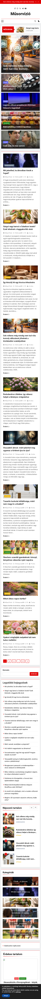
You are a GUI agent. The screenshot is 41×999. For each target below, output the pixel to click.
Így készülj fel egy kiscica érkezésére (19, 282)
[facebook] (15, 8)
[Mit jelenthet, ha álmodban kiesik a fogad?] (20, 54)
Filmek (5, 82)
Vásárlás (6, 123)
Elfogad (6, 995)
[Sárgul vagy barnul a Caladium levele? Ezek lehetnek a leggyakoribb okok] (15, 31)
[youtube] (25, 8)
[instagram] (17, 8)
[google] (22, 8)
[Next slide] (38, 2)
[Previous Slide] (35, 2)
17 (23, 661)
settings (18, 992)
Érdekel (5, 205)
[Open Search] (35, 21)
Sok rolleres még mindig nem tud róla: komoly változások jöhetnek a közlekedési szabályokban (19, 338)
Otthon (7, 221)
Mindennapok (8, 62)
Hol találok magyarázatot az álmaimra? (18, 748)
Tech (16, 979)
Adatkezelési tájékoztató (12, 946)
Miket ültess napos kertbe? (14, 599)
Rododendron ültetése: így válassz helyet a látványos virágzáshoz (26, 819)
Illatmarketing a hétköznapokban (17, 127)
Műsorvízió (21, 13)
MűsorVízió (8, 177)
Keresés (6, 670)
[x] (20, 8)
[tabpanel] (20, 974)
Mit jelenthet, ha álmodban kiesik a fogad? (20, 2)
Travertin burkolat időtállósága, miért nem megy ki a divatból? (25, 845)
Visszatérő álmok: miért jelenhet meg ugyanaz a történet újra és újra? (25, 832)
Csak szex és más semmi (14, 146)
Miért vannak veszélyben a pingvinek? (17, 744)
